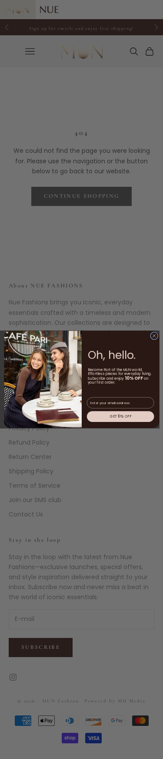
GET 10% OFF (120, 416)
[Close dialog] (153, 336)
